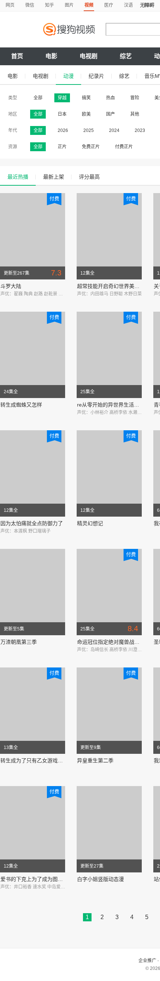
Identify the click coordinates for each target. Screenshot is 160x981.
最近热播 (17, 177)
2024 (114, 130)
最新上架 (53, 177)
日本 (62, 114)
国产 (110, 114)
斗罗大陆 (10, 286)
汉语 (128, 5)
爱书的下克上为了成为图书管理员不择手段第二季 (57, 879)
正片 (62, 146)
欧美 (86, 114)
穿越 (62, 97)
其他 (134, 114)
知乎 (49, 5)
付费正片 (124, 146)
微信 (29, 5)
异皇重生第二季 (95, 760)
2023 (140, 130)
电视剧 (88, 56)
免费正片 (91, 146)
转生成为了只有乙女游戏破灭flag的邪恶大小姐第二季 (62, 760)
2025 (88, 130)
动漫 (68, 76)
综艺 (126, 56)
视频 (88, 5)
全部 (37, 97)
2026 (63, 130)
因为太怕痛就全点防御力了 (31, 523)
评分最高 (89, 177)
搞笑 (86, 97)
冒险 (134, 97)
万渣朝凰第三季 (18, 642)
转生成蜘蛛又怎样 (21, 405)
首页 (17, 56)
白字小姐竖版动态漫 (100, 879)
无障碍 (147, 5)
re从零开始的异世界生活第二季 (113, 405)
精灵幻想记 (90, 523)
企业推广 (147, 960)
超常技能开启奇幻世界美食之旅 (113, 286)
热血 (110, 97)
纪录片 (96, 76)
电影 (51, 56)
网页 (10, 5)
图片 (69, 5)
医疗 (108, 5)
